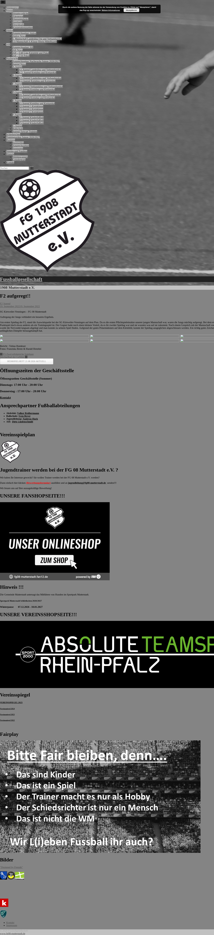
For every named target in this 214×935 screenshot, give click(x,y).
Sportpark (17, 22)
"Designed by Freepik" (11, 867)
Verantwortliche (20, 13)
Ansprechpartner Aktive (24, 33)
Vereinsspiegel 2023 (7, 714)
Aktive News (19, 36)
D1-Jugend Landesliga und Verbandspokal (40, 95)
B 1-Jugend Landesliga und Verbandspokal (40, 78)
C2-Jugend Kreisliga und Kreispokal (37, 89)
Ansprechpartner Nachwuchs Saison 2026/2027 (36, 61)
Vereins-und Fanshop (16, 151)
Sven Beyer (24, 416)
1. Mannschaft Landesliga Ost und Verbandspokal (37, 38)
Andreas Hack (30, 419)
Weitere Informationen (111, 10)
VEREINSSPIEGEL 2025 (11, 702)
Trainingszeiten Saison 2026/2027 (23, 137)
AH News (18, 50)
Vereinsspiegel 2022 (7, 720)
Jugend (6, 303)
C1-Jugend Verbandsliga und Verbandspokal (41, 86)
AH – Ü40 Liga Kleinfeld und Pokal (31, 53)
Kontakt (10, 162)
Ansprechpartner (21, 145)
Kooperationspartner (23, 27)
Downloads (18, 24)
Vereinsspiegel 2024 (7, 709)
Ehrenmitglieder (20, 19)
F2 (1, 303)
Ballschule (18, 128)
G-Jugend (17, 126)
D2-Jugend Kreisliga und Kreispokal (37, 98)
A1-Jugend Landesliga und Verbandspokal (40, 69)
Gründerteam (19, 159)
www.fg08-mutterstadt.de (12, 933)
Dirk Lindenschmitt (22, 421)
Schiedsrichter (13, 134)
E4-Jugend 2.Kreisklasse (31, 112)
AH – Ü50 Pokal (21, 55)
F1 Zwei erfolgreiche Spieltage (17, 354)
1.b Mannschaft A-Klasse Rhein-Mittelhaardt (35, 41)
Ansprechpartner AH (23, 47)
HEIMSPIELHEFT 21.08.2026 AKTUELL (26, 361)
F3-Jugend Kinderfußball (31, 123)
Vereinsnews (12, 8)
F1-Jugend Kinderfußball (31, 117)
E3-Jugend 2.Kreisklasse (31, 109)
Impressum (11, 925)
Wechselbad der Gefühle (13, 357)
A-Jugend (17, 67)
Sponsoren (18, 148)
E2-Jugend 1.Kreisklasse (31, 106)
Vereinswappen (20, 157)
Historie (10, 154)
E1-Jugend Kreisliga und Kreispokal (37, 103)
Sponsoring (18, 143)
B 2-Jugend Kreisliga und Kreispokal (37, 81)
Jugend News (19, 64)
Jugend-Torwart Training (25, 131)
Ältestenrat (18, 16)
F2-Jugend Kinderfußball (31, 120)
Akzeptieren (131, 10)
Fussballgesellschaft (21, 279)
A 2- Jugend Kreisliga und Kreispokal (37, 72)
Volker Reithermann (28, 413)
